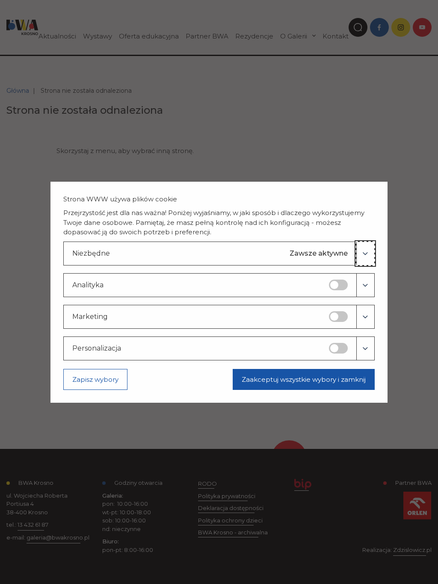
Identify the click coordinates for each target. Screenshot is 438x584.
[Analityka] (365, 285)
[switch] (338, 285)
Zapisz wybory (95, 379)
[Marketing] (365, 316)
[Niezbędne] (365, 253)
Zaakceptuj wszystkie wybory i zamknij (304, 379)
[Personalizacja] (365, 348)
